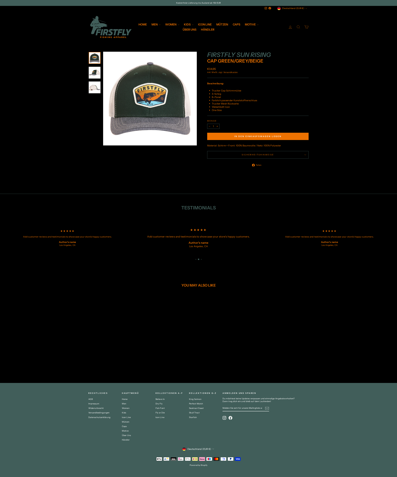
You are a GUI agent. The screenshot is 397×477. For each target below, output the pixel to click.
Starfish (193, 417)
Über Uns (189, 29)
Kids (187, 24)
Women (171, 24)
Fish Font (160, 408)
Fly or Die (160, 412)
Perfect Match (196, 403)
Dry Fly (159, 403)
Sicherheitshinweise (258, 155)
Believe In (160, 399)
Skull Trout (194, 412)
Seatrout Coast (196, 408)
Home (142, 24)
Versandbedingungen (99, 412)
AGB (90, 399)
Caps (236, 24)
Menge (212, 121)
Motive (250, 24)
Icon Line (205, 24)
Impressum (93, 403)
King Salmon (195, 399)
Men (155, 24)
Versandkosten (230, 72)
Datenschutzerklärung (99, 417)
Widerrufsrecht (96, 408)
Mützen (222, 24)
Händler (207, 29)
